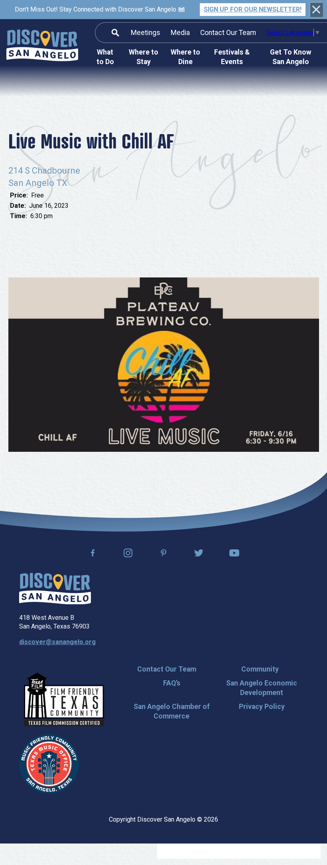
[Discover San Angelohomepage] (42, 46)
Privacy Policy (262, 707)
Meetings (145, 33)
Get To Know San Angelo (290, 57)
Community (260, 669)
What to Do (105, 57)
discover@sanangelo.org (57, 642)
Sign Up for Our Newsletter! (252, 9)
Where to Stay (143, 57)
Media (180, 33)
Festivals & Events (232, 57)
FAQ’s (171, 683)
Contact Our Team (228, 33)
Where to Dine (185, 57)
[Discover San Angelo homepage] (55, 602)
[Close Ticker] (316, 9)
